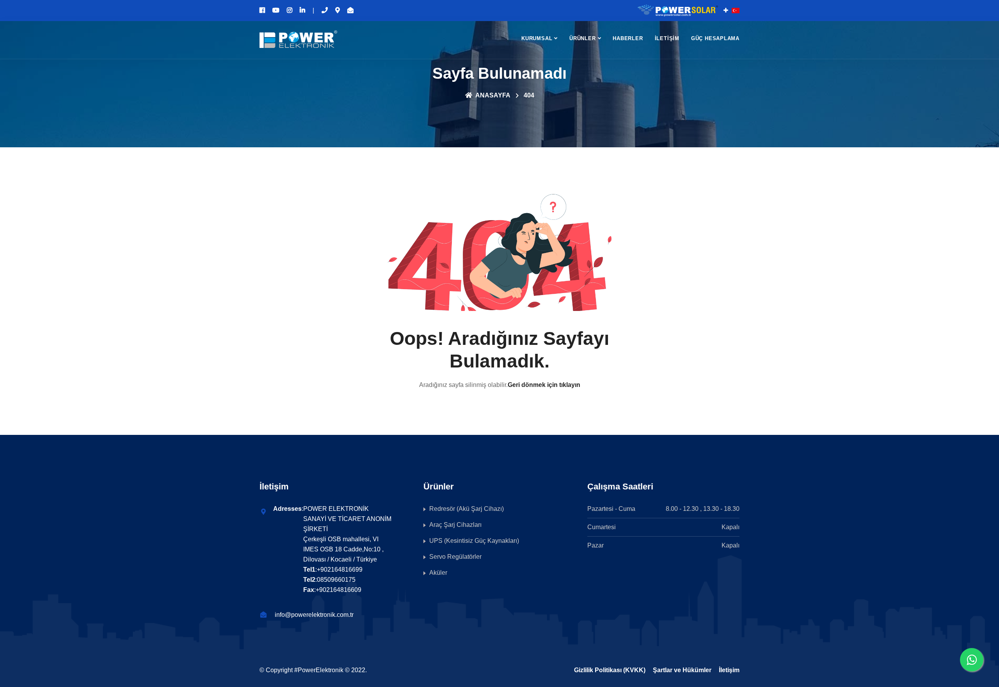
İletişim (667, 38)
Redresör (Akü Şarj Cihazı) (466, 508)
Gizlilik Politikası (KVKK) (609, 670)
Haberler (628, 38)
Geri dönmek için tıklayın (544, 384)
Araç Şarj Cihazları (455, 524)
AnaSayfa (492, 95)
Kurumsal (536, 38)
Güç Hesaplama (715, 38)
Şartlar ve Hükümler (682, 670)
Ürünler (582, 38)
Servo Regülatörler (455, 556)
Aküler (438, 572)
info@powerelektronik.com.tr (314, 614)
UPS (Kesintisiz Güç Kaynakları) (474, 540)
